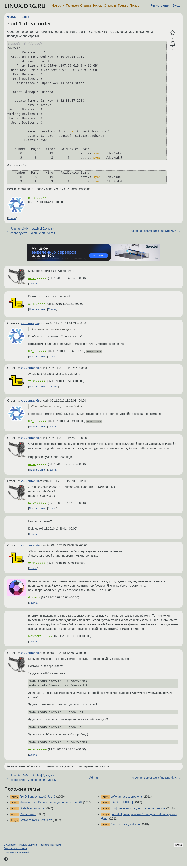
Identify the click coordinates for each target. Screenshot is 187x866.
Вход (176, 5)
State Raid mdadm (32, 808)
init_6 (31, 197)
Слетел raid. (28, 814)
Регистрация (160, 5)
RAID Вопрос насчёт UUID (38, 796)
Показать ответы (38, 386)
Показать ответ (37, 309)
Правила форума (27, 844)
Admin (25, 16)
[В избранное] (173, 32)
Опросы (110, 5)
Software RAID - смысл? (36, 820)
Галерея (72, 5)
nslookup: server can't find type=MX (154, 230)
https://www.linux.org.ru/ (16, 852)
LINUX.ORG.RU (25, 6)
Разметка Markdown (50, 844)
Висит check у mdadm (125, 824)
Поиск (134, 5)
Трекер (123, 5)
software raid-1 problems (127, 796)
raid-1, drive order (29, 23)
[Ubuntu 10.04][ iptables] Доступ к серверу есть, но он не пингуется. (33, 231)
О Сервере (10, 844)
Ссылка (12, 218)
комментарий (30, 323)
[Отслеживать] (173, 44)
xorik (31, 303)
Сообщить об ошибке (15, 848)
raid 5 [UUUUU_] (122, 802)
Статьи (85, 5)
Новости (57, 5)
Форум (97, 5)
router (32, 278)
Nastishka (34, 636)
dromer (32, 597)
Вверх (178, 845)
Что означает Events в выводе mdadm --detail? (51, 802)
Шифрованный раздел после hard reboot (138, 808)
